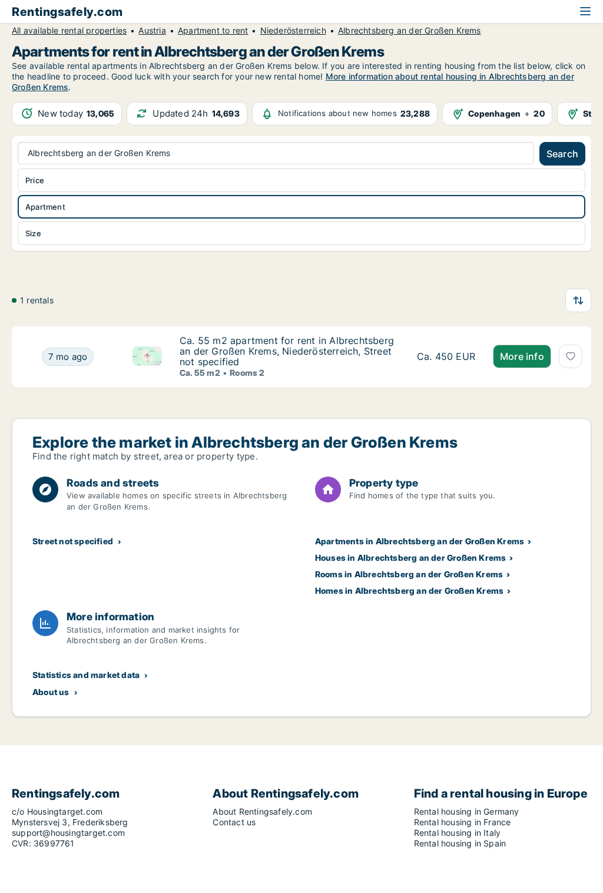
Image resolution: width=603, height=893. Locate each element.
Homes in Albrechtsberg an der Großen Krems (409, 591)
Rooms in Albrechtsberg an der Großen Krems (409, 574)
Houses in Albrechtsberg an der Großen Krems (410, 558)
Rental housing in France (462, 822)
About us (50, 692)
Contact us (234, 822)
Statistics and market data (86, 675)
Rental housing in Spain (460, 843)
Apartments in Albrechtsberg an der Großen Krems (419, 541)
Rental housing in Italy (457, 833)
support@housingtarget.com (68, 833)
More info (522, 356)
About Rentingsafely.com (262, 811)
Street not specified (72, 541)
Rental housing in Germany (466, 811)
